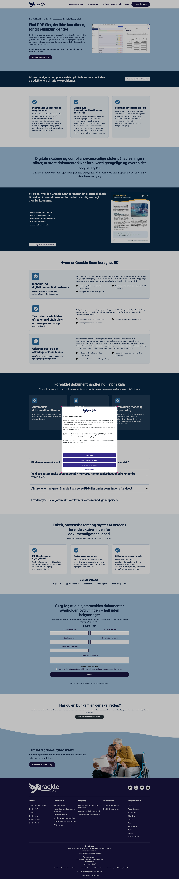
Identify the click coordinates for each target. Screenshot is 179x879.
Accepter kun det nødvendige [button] (89, 460)
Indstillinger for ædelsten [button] (89, 465)
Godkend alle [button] (89, 455)
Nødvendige (70, 447)
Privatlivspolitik (89, 469)
